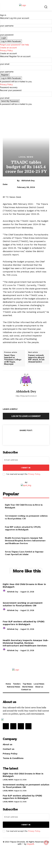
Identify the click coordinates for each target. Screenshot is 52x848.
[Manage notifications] (46, 842)
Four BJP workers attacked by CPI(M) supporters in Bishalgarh (23, 528)
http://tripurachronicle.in (26, 396)
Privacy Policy (6, 50)
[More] (39, 437)
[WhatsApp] (32, 437)
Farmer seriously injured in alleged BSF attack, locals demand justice (36, 358)
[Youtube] (28, 726)
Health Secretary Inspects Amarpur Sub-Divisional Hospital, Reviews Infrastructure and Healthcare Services (25, 541)
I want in (25, 468)
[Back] (1, 12)
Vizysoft (30, 844)
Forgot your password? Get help (14, 44)
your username (6, 25)
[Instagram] (13, 726)
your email (4, 64)
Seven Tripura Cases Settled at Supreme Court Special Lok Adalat (24, 553)
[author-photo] (4, 591)
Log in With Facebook (11, 41)
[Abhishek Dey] (26, 380)
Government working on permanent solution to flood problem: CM (23, 604)
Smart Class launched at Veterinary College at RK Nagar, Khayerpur (12, 359)
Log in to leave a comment (26, 416)
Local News (26, 157)
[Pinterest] (26, 437)
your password (6, 35)
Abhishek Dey (28, 180)
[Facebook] (13, 437)
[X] (19, 437)
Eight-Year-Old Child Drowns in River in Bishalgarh (24, 585)
